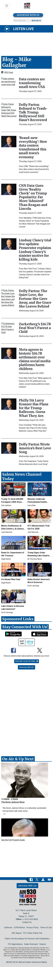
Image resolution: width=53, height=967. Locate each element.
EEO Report (17, 933)
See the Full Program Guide (13, 840)
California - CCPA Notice (14, 927)
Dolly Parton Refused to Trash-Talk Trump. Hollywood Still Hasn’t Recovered (33, 112)
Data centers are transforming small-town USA (32, 83)
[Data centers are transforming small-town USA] (8, 81)
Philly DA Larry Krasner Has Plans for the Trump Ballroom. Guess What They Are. (33, 408)
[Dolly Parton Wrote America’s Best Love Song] (8, 448)
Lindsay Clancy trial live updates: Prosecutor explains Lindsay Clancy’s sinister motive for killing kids (35, 249)
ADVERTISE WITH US (28, 15)
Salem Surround (31, 944)
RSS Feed (8, 72)
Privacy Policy (32, 927)
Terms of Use (46, 927)
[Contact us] (49, 879)
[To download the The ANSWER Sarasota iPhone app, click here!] (39, 634)
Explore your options (25, 661)
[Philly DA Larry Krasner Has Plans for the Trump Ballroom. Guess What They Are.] (8, 404)
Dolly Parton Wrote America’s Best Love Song (35, 448)
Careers (42, 944)
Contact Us (27, 922)
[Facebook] (13, 650)
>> (3, 814)
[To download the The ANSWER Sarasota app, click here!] (13, 634)
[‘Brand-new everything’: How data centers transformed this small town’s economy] (8, 141)
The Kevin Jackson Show (13, 802)
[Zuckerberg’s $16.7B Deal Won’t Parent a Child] (8, 328)
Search (37, 21)
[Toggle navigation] (6, 5)
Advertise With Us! (26, 667)
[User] (43, 879)
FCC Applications (15, 944)
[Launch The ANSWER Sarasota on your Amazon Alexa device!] (26, 642)
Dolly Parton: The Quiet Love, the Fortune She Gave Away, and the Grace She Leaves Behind (35, 298)
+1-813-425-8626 (30, 919)
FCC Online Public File (32, 933)
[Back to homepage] (27, 6)
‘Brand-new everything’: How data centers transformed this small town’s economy (33, 147)
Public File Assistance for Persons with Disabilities (27, 938)
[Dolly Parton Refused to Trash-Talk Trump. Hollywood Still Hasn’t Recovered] (8, 110)
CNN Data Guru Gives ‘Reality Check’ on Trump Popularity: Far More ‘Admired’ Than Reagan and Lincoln (33, 197)
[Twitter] (39, 650)
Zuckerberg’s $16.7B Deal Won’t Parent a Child (35, 328)
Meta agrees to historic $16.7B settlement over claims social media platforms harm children (35, 359)
